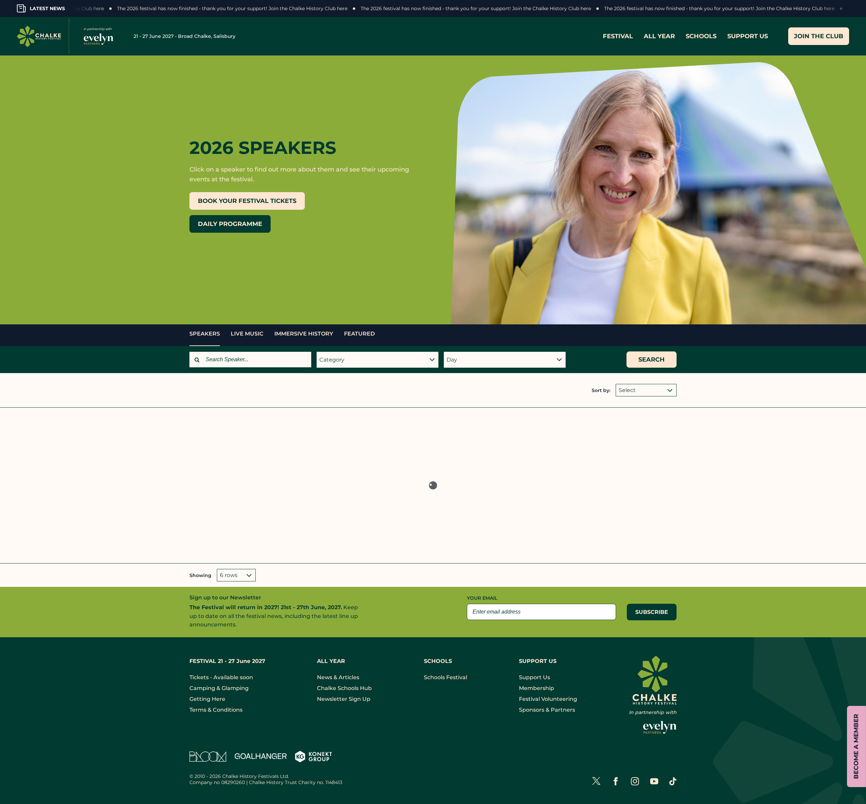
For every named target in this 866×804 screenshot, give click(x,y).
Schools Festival (445, 677)
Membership (536, 688)
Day (452, 360)
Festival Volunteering (548, 699)
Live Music (247, 333)
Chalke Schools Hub (344, 688)
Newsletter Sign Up (343, 699)
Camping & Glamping (219, 688)
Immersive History (303, 333)
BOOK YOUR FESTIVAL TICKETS (247, 201)
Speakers (204, 333)
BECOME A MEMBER (856, 746)
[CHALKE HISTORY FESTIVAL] (67, 36)
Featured (359, 333)
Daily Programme (230, 224)
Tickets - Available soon (221, 677)
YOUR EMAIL (482, 598)
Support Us (534, 677)
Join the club (818, 36)
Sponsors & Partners (547, 710)
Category (331, 360)
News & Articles (338, 677)
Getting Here (207, 699)
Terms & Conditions (216, 710)
